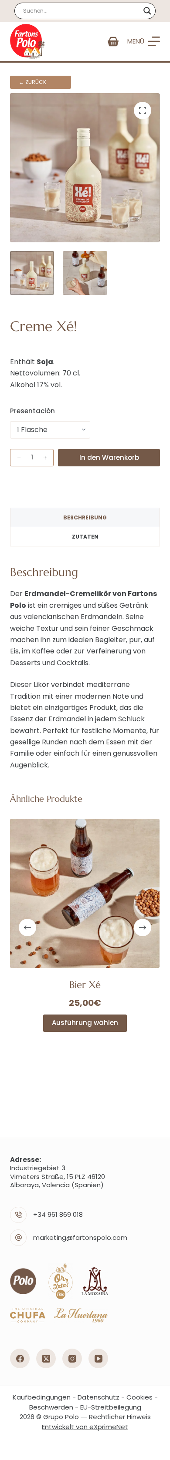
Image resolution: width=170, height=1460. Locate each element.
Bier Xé (85, 985)
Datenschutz (98, 1397)
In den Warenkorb (109, 457)
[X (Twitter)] (46, 1358)
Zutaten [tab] (85, 536)
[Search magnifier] (147, 11)
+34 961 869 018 (58, 1214)
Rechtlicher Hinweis (120, 1416)
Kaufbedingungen (42, 1397)
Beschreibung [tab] (85, 517)
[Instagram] (72, 1358)
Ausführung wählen (85, 1023)
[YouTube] (98, 1358)
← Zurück (32, 82)
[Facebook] (20, 1358)
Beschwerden (51, 1407)
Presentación (32, 410)
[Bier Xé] (85, 893)
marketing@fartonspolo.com (80, 1237)
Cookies (139, 1397)
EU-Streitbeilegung (110, 1407)
